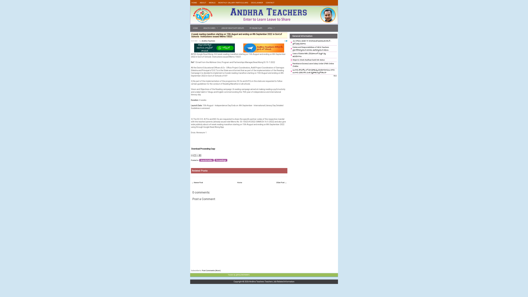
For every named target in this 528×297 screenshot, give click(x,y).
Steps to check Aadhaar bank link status (309, 60)
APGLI (270, 28)
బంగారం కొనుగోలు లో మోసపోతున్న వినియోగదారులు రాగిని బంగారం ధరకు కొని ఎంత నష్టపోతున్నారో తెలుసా (314, 71)
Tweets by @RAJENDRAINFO (239, 275)
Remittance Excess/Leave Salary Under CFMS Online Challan (313, 65)
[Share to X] (197, 155)
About (203, 3)
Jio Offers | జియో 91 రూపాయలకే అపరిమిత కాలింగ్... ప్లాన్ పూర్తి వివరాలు (312, 42)
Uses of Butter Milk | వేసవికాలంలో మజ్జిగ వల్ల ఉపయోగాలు (309, 55)
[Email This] (192, 155)
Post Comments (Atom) (211, 271)
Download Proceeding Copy (203, 149)
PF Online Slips (256, 28)
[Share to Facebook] (200, 155)
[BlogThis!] (194, 155)
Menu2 (212, 3)
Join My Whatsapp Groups (233, 28)
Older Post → (281, 183)
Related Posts (200, 170)
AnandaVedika (206, 160)
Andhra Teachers (208, 41)
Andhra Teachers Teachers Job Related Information (271, 281)
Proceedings (221, 160)
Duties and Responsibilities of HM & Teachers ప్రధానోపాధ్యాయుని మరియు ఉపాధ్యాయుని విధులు (311, 48)
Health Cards (209, 28)
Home (194, 3)
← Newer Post (197, 183)
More (335, 76)
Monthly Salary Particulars (233, 3)
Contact (270, 3)
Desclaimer (257, 3)
